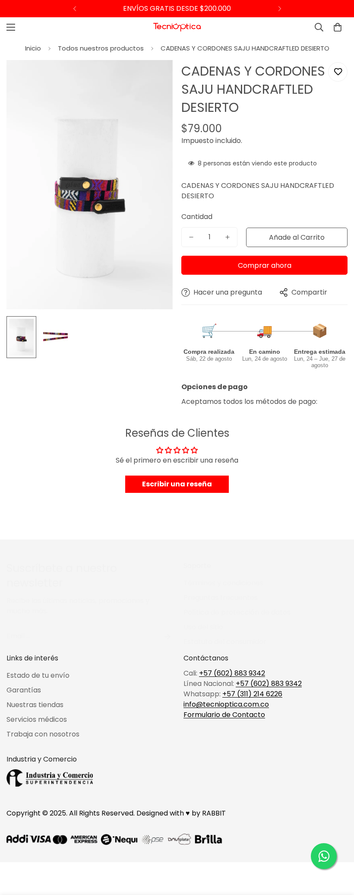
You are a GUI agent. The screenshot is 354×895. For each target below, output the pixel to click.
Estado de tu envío (38, 675)
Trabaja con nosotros (42, 734)
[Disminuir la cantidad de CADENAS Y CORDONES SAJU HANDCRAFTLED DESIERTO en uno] (191, 237)
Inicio (33, 48)
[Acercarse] (154, 78)
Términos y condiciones (223, 583)
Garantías (23, 690)
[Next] (279, 8)
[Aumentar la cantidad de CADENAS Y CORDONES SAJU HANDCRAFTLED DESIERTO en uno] (227, 237)
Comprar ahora (264, 265)
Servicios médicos (36, 719)
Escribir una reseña (177, 484)
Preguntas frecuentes (220, 598)
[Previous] (74, 8)
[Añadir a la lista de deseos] (338, 72)
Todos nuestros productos (101, 48)
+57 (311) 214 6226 (252, 694)
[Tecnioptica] (177, 27)
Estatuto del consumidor (224, 642)
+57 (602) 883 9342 (232, 673)
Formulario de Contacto (224, 715)
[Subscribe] (161, 636)
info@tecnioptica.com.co (226, 704)
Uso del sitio (203, 627)
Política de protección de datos (237, 612)
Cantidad (196, 217)
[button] (338, 27)
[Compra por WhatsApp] (324, 856)
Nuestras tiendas (34, 705)
